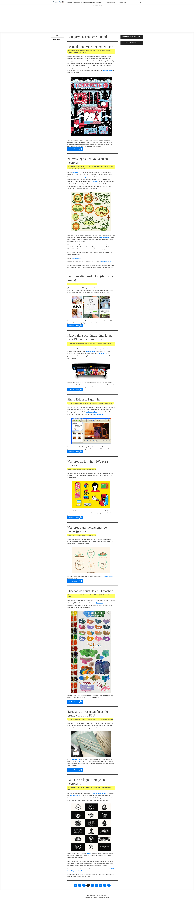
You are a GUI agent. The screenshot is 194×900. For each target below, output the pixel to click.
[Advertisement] (97, 16)
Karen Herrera (71, 403)
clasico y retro (99, 166)
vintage (84, 177)
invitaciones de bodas (107, 576)
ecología (102, 353)
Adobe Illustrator (104, 237)
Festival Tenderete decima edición (90, 47)
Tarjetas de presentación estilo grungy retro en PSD (87, 713)
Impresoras (75, 345)
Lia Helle (70, 284)
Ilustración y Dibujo (77, 52)
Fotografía (105, 403)
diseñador (75, 172)
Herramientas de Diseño (74, 168)
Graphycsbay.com (76, 258)
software (111, 403)
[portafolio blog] (58, 3)
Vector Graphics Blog (106, 261)
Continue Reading (74, 149)
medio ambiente (90, 351)
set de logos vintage (99, 793)
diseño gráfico (107, 70)
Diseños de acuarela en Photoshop (90, 591)
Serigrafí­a (84, 52)
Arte (94, 50)
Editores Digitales (98, 403)
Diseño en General (108, 166)
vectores (95, 181)
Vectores (82, 168)
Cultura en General (100, 50)
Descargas (84, 284)
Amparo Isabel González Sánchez (76, 50)
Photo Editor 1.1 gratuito (84, 399)
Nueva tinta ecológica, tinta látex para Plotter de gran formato (89, 337)
